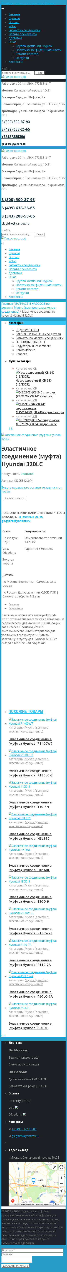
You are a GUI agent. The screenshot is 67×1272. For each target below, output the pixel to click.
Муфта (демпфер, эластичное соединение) (29, 729)
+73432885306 (13, 137)
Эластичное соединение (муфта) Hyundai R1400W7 (31, 741)
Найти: (6, 69)
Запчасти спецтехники (24, 30)
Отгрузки (22, 58)
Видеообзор (16, 608)
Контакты (16, 62)
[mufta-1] (33, 439)
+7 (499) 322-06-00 (24, 1129)
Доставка (15, 38)
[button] (33, 3)
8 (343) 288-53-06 (18, 216)
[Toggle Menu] (2, 8)
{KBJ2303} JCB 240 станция (34, 396)
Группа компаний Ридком (34, 46)
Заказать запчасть (15, 498)
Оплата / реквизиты (23, 34)
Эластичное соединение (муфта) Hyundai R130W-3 (30, 930)
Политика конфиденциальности (38, 50)
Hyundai (14, 18)
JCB (35, 369)
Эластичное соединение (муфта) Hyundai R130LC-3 (31, 772)
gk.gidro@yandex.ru (13, 144)
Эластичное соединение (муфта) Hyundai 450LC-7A (31, 993)
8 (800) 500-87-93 (15, 122)
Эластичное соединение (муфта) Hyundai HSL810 (30, 836)
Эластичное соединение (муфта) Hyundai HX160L (30, 867)
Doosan (14, 22)
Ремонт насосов (27, 54)
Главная (14, 14)
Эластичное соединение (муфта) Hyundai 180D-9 (30, 899)
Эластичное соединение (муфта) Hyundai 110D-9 (30, 804)
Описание (14, 604)
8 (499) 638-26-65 (15, 129)
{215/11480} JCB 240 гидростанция (40, 412)
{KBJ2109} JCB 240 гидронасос (36, 424)
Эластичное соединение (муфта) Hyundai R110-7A (30, 962)
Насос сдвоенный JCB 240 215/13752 (33, 382)
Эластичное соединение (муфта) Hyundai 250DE (30, 1025)
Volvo (12, 26)
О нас (12, 42)
